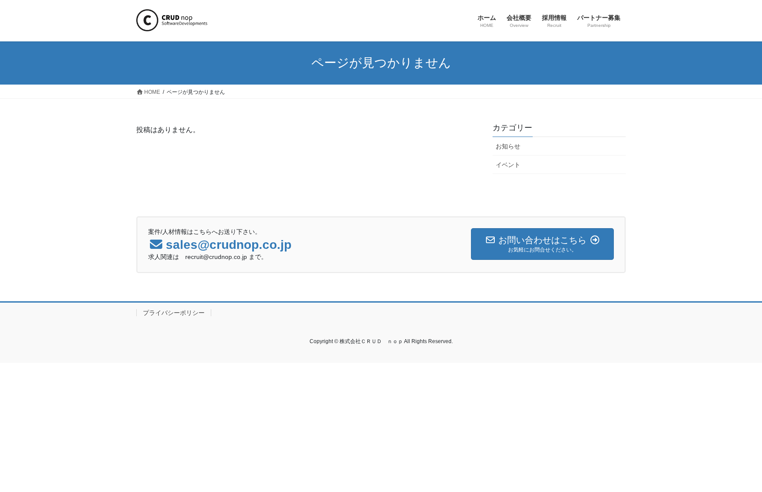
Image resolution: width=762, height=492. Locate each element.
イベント (508, 164)
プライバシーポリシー (174, 312)
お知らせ (508, 146)
